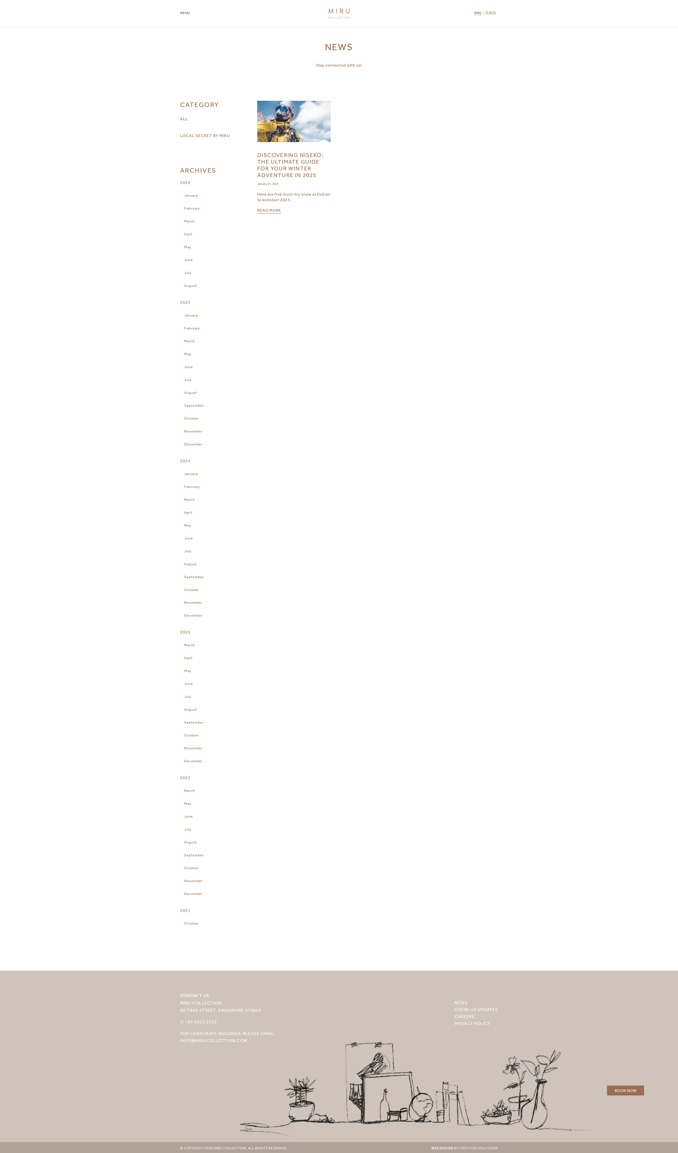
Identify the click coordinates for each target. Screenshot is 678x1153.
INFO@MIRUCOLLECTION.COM (213, 1040)
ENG (478, 13)
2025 (185, 302)
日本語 (490, 13)
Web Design (442, 1148)
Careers (464, 1016)
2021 (185, 910)
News (461, 1002)
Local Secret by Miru (205, 135)
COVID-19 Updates (476, 1009)
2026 (185, 182)
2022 (185, 777)
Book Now (625, 1090)
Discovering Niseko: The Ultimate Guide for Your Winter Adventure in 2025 (290, 165)
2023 (185, 632)
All (184, 118)
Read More (269, 210)
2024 (185, 460)
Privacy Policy (472, 1023)
